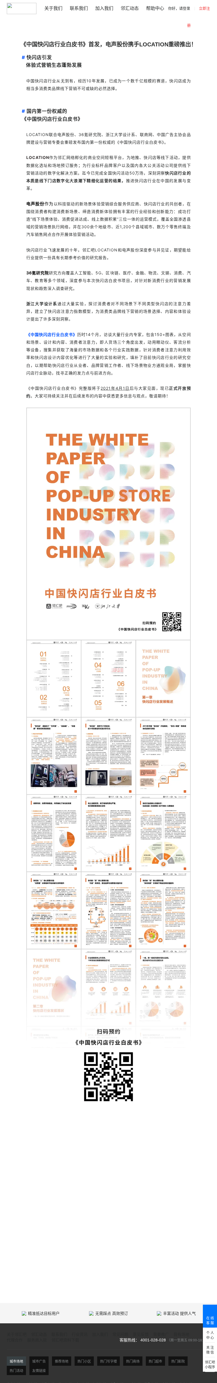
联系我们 (79, 8)
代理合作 (15, 1340)
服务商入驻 (37, 1340)
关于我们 (53, 8)
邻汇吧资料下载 (65, 1340)
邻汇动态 (130, 8)
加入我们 (104, 8)
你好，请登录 (179, 8)
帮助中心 (155, 8)
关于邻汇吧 (17, 1334)
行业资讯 (80, 1334)
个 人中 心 (210, 1335)
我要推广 (161, 1334)
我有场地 (181, 1334)
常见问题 (120, 1334)
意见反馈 (141, 1334)
